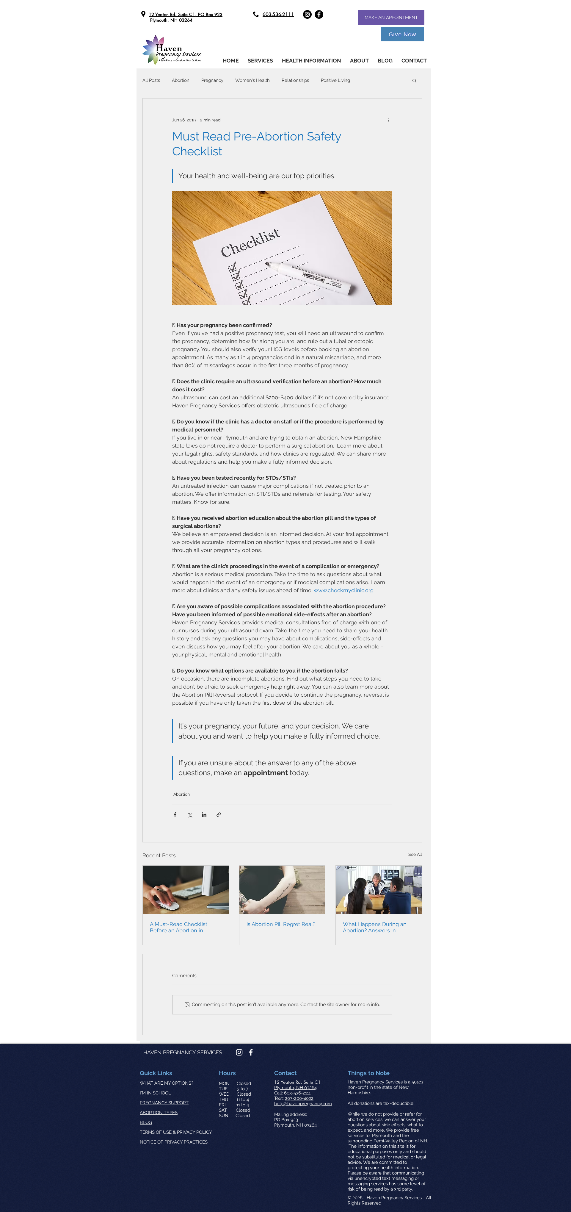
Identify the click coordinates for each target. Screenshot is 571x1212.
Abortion (180, 80)
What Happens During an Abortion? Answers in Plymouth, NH (375, 927)
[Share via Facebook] (175, 814)
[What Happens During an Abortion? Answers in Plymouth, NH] (379, 890)
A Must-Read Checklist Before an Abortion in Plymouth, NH (178, 927)
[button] (311, 60)
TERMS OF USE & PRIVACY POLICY (176, 1132)
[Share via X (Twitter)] (189, 814)
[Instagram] (307, 14)
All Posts (151, 80)
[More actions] (388, 119)
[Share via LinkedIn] (204, 814)
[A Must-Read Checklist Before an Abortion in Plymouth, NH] (186, 890)
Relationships (295, 80)
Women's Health (252, 80)
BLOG (146, 1122)
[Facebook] (319, 14)
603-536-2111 (297, 1093)
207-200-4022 (299, 1098)
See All (415, 854)
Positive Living (335, 80)
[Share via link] (219, 814)
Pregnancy (212, 80)
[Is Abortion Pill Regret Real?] (282, 890)
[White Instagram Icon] (239, 1052)
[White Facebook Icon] (251, 1052)
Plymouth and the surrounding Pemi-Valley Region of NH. (388, 1138)
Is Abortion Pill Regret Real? (281, 924)
